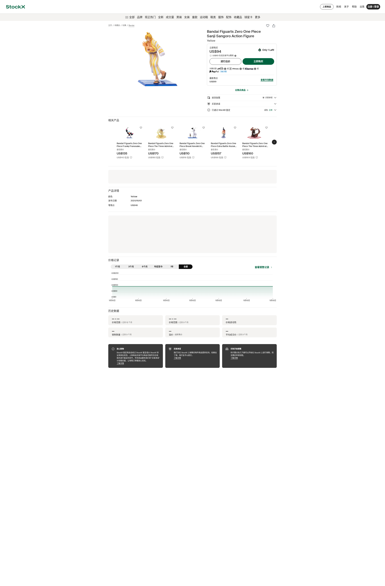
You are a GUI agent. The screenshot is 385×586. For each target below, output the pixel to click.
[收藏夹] (268, 26)
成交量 (170, 17)
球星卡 (248, 17)
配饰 (228, 17)
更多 (257, 17)
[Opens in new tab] (225, 68)
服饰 (221, 17)
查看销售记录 (262, 267)
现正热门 (150, 17)
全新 (160, 17)
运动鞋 (204, 17)
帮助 (354, 6)
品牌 (139, 17)
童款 (194, 17)
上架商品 (327, 6)
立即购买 (258, 61)
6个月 (145, 266)
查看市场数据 (267, 79)
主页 (110, 25)
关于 (347, 7)
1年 (172, 266)
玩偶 (124, 25)
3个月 (131, 266)
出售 (362, 6)
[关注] (141, 128)
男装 (179, 17)
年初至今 (158, 266)
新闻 (338, 6)
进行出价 (225, 61)
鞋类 (213, 17)
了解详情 (223, 71)
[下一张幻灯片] (274, 142)
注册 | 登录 (373, 6)
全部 (132, 17)
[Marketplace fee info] (235, 56)
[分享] (274, 26)
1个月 (117, 266)
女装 (187, 17)
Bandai (131, 25)
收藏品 (238, 17)
